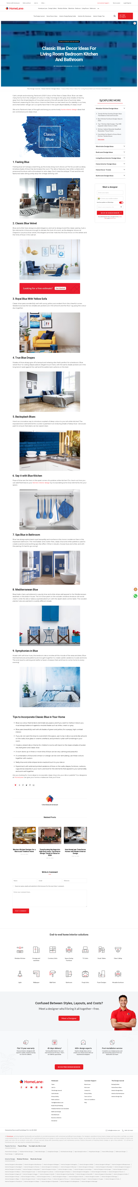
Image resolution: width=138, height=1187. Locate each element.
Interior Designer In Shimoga (109, 1176)
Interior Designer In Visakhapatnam (69, 1181)
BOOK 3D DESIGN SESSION (110, 213)
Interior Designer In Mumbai (98, 1171)
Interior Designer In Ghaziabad (104, 1167)
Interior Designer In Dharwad (68, 1167)
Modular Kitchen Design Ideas (107, 108)
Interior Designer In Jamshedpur (83, 1169)
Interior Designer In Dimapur (86, 1167)
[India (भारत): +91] (99, 198)
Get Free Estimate (123, 16)
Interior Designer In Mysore (116, 1171)
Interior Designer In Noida (121, 1174)
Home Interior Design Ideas (69, 41)
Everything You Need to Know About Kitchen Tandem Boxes (109, 135)
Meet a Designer (69, 1018)
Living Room (85, 8)
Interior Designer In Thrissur (61, 1179)
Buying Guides (115, 1084)
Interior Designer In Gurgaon (122, 1167)
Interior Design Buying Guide (67, 16)
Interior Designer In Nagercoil (13, 1174)
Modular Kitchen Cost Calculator (60, 1108)
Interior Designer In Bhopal (102, 1164)
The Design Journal (39, 16)
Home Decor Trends (103, 170)
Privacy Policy (55, 1096)
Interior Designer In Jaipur (65, 1169)
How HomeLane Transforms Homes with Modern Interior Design (75, 851)
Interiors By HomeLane (118, 1093)
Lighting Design (19, 1154)
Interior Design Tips (99, 16)
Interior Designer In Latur (28, 1171)
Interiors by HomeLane (84, 16)
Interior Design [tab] (10, 1159)
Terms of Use (88, 1096)
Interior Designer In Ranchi (76, 1176)
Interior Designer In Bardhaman (33, 1164)
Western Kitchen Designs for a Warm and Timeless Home (24, 850)
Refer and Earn (27, 3)
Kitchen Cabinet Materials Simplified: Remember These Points (109, 130)
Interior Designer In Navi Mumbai (65, 1174)
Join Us (36, 3)
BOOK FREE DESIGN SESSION (69, 1067)
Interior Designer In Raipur (60, 1176)
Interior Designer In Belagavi (51, 1164)
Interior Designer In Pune (44, 1176)
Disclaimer (54, 1120)
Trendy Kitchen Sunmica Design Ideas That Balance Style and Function (110, 114)
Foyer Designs (9, 1154)
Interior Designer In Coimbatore (50, 1167)
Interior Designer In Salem (92, 1176)
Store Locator (116, 3)
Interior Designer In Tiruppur (95, 1179)
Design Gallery (52, 8)
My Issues (87, 1087)
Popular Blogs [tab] (22, 1146)
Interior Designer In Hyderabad (31, 1169)
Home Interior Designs (11, 1151)
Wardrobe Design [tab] (36, 1159)
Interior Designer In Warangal (89, 1181)
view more (101, 139)
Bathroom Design (56, 1111)
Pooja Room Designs (94, 1151)
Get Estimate (54, 1093)
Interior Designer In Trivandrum (13, 1181)
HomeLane (18, 777)
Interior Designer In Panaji (12, 1176)
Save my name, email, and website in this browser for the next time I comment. (39, 886)
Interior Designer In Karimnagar (102, 1169)
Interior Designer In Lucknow (45, 1171)
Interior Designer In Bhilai (86, 1164)
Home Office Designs (108, 1151)
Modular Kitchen (62, 8)
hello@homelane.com (113, 1130)
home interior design (69, 109)
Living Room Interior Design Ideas (108, 158)
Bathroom (93, 8)
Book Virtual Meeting (57, 1105)
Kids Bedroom (55, 1114)
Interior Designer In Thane (44, 1179)
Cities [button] (43, 3)
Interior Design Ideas (117, 1090)
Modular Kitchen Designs (26, 1151)
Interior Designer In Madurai (63, 1171)
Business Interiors (56, 1117)
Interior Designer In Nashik (47, 1174)
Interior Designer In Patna (28, 1176)
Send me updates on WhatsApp (105, 202)
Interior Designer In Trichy (112, 1179)
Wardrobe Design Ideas (105, 146)
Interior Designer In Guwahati (13, 1169)
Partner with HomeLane (13, 3)
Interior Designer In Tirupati (78, 1179)
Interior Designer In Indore (49, 1169)
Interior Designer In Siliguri (12, 1179)
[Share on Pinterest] (134, 23)
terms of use (113, 218)
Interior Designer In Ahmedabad (13, 1164)
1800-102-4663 (128, 1130)
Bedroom (78, 8)
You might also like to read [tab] (37, 1146)
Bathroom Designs (121, 1151)
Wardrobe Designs (40, 1151)
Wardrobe (71, 8)
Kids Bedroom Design (66, 1151)
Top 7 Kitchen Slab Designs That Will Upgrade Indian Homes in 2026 (109, 125)
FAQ (85, 1102)
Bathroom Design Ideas (104, 176)
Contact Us (87, 1090)
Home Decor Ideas (52, 16)
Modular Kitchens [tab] (22, 1159)
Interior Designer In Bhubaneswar (121, 1164)
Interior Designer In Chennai (31, 1167)
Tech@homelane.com (57, 1102)
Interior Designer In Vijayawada (49, 1181)
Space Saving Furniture (81, 1151)
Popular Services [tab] (10, 1146)
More (98, 8)
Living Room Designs (52, 1151)
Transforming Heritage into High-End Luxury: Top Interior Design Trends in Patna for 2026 (49, 852)
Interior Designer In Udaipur (31, 1181)
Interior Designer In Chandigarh (13, 1167)
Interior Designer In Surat (28, 1179)
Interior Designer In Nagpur (30, 1174)
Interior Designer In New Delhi (84, 1174)
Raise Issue (87, 1084)
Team (52, 1084)
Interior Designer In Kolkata (12, 1171)
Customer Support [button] (104, 3)
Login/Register (127, 3)
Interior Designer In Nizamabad (103, 1174)
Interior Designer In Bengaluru (69, 1164)
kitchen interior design (41, 483)
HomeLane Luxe (42, 8)
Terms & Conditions (89, 1099)
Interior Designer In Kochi (120, 1169)
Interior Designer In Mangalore (81, 1171)
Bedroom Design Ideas (104, 152)
